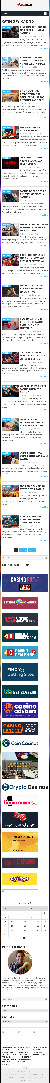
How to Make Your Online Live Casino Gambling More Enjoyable (31, 324)
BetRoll (27, 1072)
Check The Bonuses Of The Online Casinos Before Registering (33, 258)
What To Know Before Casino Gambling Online (33, 389)
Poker (22, 1080)
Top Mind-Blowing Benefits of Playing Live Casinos (32, 288)
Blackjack (31, 1077)
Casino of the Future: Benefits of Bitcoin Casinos (33, 194)
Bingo (42, 1077)
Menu (5, 14)
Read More (44, 48)
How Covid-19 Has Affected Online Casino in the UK (30, 519)
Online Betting (37, 1075)
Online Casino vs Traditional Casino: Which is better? (32, 355)
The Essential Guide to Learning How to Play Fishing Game (34, 227)
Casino (11, 1077)
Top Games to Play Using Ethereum (31, 129)
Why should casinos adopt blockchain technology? (32, 160)
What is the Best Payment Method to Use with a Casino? (32, 422)
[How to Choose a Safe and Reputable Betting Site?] (40, 1038)
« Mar (24, 938)
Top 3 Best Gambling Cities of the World (32, 487)
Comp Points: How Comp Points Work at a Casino (34, 455)
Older (32, 550)
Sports (20, 1077)
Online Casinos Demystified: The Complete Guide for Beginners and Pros (32, 96)
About (24, 1075)
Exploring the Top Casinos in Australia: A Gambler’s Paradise (33, 60)
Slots (30, 1080)
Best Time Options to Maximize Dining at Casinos (33, 30)
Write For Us (11, 1075)
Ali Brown (23, 36)
